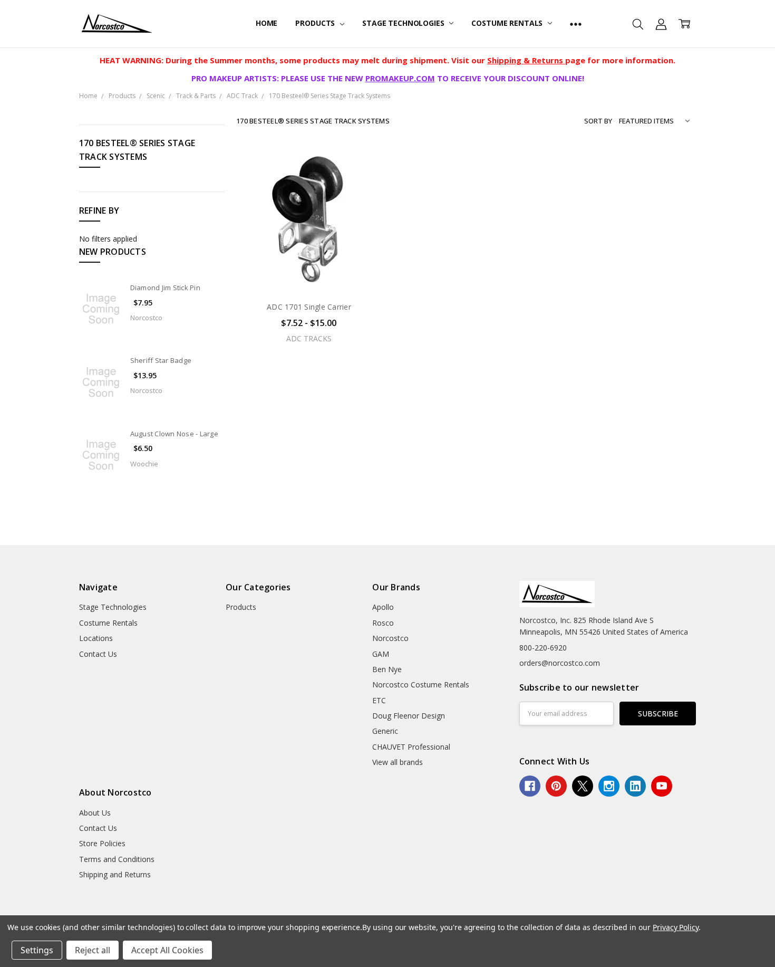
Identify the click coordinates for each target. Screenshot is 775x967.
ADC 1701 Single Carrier (309, 307)
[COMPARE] (363, 182)
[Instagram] (608, 786)
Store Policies (102, 843)
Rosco (383, 623)
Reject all (92, 950)
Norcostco (390, 638)
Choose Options (309, 270)
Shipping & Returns (526, 60)
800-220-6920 (543, 648)
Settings (37, 950)
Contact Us (98, 654)
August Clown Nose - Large (174, 433)
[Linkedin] (635, 786)
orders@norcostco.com (559, 663)
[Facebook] (529, 786)
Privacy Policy (676, 927)
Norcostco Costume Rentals (420, 684)
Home (266, 23)
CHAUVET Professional (411, 747)
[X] (582, 786)
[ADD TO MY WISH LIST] (363, 199)
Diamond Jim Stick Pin (165, 287)
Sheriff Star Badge (161, 360)
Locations (96, 638)
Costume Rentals (508, 23)
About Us (95, 813)
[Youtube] (661, 786)
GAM (380, 654)
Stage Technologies (404, 23)
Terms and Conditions (116, 859)
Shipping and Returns (115, 874)
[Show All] (575, 23)
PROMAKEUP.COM (400, 78)
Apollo (383, 607)
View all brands (397, 762)
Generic (385, 731)
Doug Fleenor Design (408, 716)
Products (316, 23)
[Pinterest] (556, 786)
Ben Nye (387, 669)
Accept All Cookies (167, 950)
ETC (379, 700)
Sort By (598, 121)
